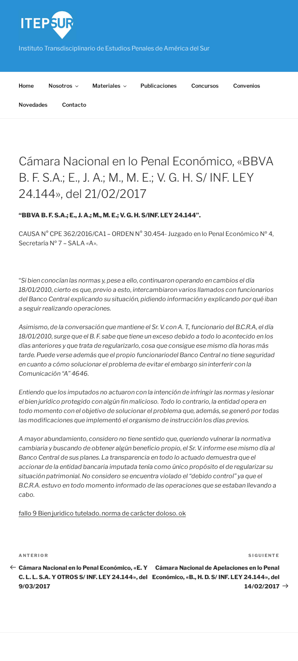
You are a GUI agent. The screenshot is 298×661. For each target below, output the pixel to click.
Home (26, 85)
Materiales (106, 85)
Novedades (33, 104)
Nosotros (60, 85)
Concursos (204, 85)
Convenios (246, 85)
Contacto (74, 104)
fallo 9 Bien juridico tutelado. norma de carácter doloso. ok (102, 513)
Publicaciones (158, 85)
